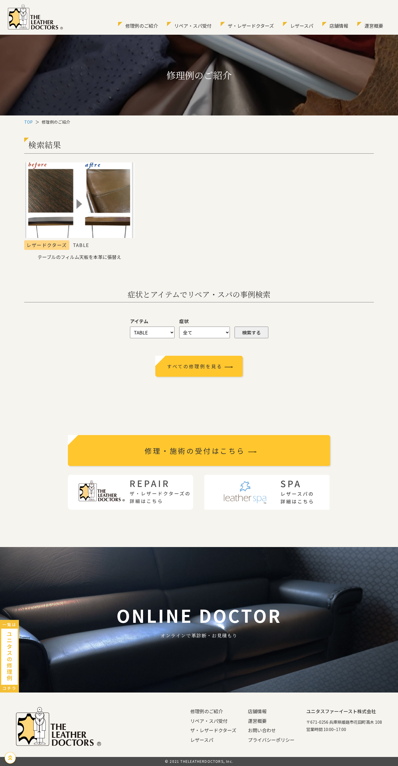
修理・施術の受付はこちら (196, 451)
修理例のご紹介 (141, 25)
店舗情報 (339, 25)
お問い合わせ (262, 730)
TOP (28, 122)
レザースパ (301, 25)
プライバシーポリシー (271, 739)
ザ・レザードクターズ (251, 25)
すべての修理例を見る (195, 366)
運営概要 (373, 25)
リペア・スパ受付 (193, 25)
